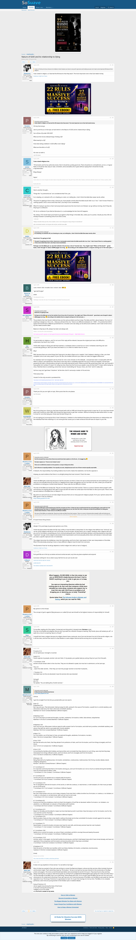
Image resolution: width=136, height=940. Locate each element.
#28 (113, 337)
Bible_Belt (27, 486)
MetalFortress (27, 695)
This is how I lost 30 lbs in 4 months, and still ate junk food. (46, 858)
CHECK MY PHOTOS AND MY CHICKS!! (41, 560)
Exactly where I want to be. (27, 206)
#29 (113, 388)
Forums (31, 7)
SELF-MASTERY (27, 315)
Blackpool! (29, 568)
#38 (113, 648)
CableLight (27, 196)
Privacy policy (101, 927)
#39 (113, 686)
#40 (113, 862)
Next (34, 62)
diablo (27, 236)
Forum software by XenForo (68, 930)
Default (25, 927)
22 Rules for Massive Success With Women (68, 918)
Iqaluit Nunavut (28, 303)
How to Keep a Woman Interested (68, 907)
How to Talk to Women (68, 895)
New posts (24, 10)
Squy (27, 635)
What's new (39, 7)
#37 (113, 626)
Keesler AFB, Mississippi (29, 704)
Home (24, 7)
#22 (113, 117)
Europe (30, 470)
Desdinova (27, 73)
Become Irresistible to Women (68, 898)
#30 (113, 407)
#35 (113, 551)
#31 (113, 453)
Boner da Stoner (27, 294)
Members (49, 7)
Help (107, 927)
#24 (113, 187)
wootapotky (27, 416)
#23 (113, 158)
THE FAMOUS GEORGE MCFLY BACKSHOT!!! (43, 565)
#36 (113, 606)
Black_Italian (25, 59)
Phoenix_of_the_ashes (27, 462)
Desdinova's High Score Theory (40, 76)
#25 (113, 228)
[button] (44, 7)
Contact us (85, 927)
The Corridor (29, 424)
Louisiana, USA (28, 244)
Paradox (27, 126)
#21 (113, 65)
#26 (113, 285)
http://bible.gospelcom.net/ (41, 498)
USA (31, 133)
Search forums (31, 10)
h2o (27, 346)
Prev (24, 62)
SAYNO (27, 167)
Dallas (30, 175)
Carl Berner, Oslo (28, 645)
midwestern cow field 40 (27, 498)
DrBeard (27, 560)
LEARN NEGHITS (37, 563)
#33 (113, 502)
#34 (113, 523)
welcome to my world (27, 355)
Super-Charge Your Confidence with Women (68, 904)
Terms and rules (93, 927)
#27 (113, 307)
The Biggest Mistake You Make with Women (68, 901)
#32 (113, 478)
